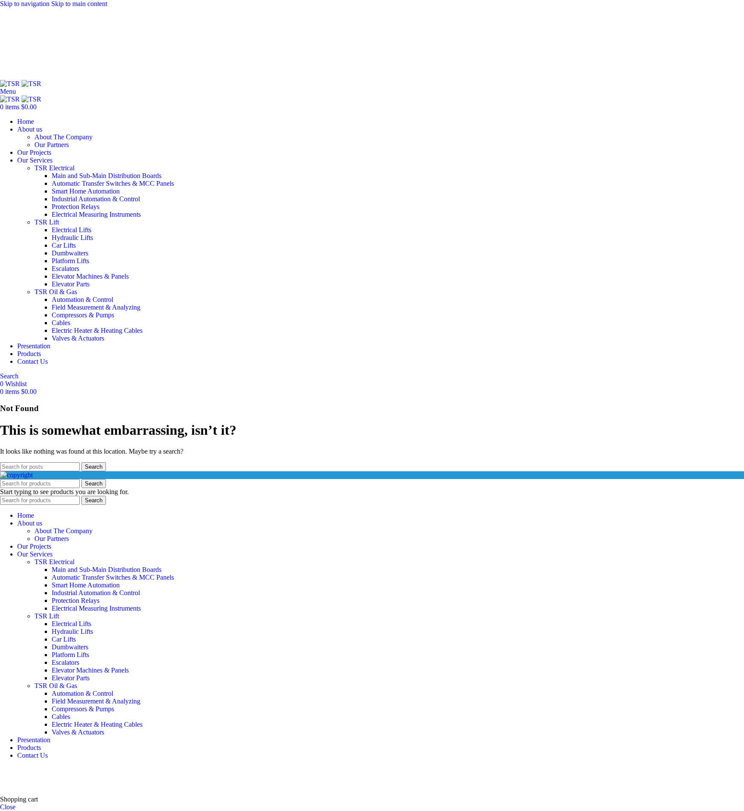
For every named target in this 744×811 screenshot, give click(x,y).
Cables (61, 322)
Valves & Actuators (78, 338)
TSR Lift (46, 222)
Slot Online (145, 770)
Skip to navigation (25, 3)
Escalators (65, 268)
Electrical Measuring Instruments (96, 214)
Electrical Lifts (71, 229)
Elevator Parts (71, 284)
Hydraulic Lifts (72, 237)
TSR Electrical (54, 168)
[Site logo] (11, 83)
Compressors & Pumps (83, 315)
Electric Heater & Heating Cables (97, 330)
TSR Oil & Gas (55, 291)
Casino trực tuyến (24, 784)
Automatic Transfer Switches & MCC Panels (113, 183)
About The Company (63, 137)
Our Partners (51, 144)
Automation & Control (82, 299)
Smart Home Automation (86, 191)
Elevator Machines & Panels (90, 276)
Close (8, 807)
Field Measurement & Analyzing (96, 307)
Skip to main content (79, 3)
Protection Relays (75, 206)
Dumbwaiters (70, 253)
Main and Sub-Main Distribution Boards (106, 175)
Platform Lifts (70, 260)
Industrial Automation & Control (96, 199)
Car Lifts (64, 245)
